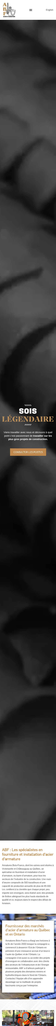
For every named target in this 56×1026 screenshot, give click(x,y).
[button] (30, 10)
